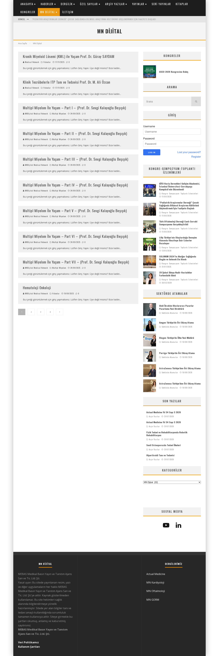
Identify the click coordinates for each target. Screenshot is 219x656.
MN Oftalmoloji (155, 591)
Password (149, 138)
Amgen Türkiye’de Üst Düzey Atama (176, 322)
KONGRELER (28, 12)
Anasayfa (27, 4)
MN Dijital (47, 12)
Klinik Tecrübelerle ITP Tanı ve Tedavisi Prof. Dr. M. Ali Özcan (66, 82)
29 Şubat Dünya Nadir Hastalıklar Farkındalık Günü (175, 274)
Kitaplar (182, 4)
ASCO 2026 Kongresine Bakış (173, 71)
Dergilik (67, 4)
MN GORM (152, 599)
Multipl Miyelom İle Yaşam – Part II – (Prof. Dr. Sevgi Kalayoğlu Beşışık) (75, 133)
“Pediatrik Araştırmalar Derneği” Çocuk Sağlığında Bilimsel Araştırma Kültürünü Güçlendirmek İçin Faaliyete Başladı (94, 19)
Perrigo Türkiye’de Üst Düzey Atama (177, 353)
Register (196, 156)
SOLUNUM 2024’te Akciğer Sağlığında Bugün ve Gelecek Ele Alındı (177, 258)
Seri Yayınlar (161, 4)
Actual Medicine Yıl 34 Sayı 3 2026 (163, 412)
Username (149, 126)
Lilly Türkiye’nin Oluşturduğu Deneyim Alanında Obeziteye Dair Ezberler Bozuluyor (178, 240)
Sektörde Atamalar (170, 313)
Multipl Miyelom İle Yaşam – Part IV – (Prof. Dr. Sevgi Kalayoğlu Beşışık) (75, 184)
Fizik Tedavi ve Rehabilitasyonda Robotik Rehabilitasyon (166, 434)
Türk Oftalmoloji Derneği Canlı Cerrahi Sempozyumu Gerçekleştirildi (178, 223)
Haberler (47, 4)
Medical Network (31, 62)
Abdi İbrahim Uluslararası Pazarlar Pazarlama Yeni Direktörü (176, 307)
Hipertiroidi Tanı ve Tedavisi (160, 455)
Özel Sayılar (89, 4)
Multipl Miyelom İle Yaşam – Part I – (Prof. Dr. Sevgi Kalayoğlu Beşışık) (74, 107)
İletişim (67, 12)
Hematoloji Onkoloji (37, 287)
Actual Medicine (155, 574)
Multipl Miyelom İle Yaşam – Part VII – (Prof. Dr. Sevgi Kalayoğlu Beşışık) (76, 261)
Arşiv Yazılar (115, 4)
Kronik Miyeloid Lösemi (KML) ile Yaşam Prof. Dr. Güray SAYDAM (68, 56)
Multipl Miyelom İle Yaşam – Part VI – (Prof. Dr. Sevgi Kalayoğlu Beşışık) (75, 236)
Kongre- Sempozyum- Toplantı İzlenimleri (180, 193)
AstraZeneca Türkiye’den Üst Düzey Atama (180, 368)
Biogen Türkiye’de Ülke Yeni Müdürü (176, 337)
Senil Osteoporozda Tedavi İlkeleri (163, 445)
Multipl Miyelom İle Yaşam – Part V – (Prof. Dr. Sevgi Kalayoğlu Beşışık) (75, 210)
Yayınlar (138, 4)
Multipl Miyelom (59, 113)
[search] (196, 101)
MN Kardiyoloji (155, 582)
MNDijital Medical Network (36, 113)
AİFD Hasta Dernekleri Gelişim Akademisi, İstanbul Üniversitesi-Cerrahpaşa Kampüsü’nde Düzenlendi (179, 186)
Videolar (47, 62)
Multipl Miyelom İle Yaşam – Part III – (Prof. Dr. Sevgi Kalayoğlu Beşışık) (75, 159)
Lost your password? (189, 152)
